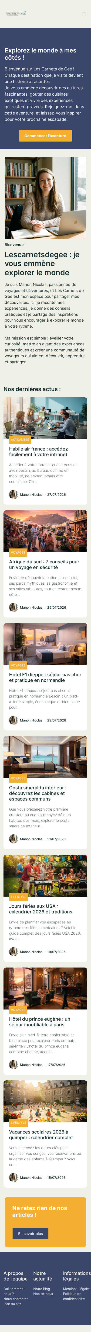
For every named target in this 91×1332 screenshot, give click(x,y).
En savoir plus (30, 1233)
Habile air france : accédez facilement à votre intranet (38, 451)
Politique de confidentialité (74, 1296)
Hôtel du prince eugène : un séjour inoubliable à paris (39, 1021)
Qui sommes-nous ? (14, 1291)
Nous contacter (15, 1299)
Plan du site (12, 1304)
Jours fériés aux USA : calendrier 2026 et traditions (40, 909)
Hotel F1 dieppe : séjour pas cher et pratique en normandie (45, 677)
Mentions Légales (77, 1289)
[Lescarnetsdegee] (16, 14)
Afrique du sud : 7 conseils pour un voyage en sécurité (44, 564)
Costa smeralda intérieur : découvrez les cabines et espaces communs (38, 793)
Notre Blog (41, 1289)
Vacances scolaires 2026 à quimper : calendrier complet (41, 1134)
